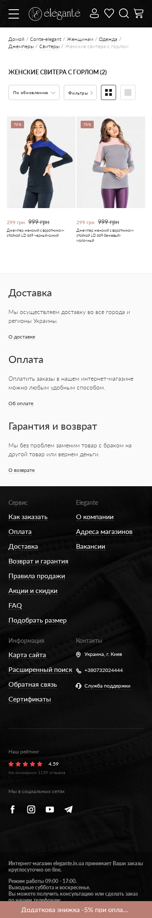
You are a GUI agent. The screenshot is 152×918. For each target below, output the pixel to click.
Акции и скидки (32, 590)
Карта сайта (27, 654)
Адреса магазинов (104, 531)
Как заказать (28, 516)
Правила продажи (36, 575)
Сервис (18, 502)
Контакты (89, 640)
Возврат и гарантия (38, 561)
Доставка (23, 546)
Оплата (20, 531)
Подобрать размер (37, 620)
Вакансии (90, 546)
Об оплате (20, 403)
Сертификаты (29, 699)
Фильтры (79, 92)
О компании (95, 516)
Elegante (87, 502)
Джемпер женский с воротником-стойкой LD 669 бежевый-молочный (105, 235)
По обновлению (31, 92)
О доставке (21, 336)
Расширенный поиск (40, 669)
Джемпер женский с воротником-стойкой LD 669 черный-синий (35, 233)
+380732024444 (103, 670)
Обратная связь (32, 684)
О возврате (21, 470)
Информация (26, 640)
